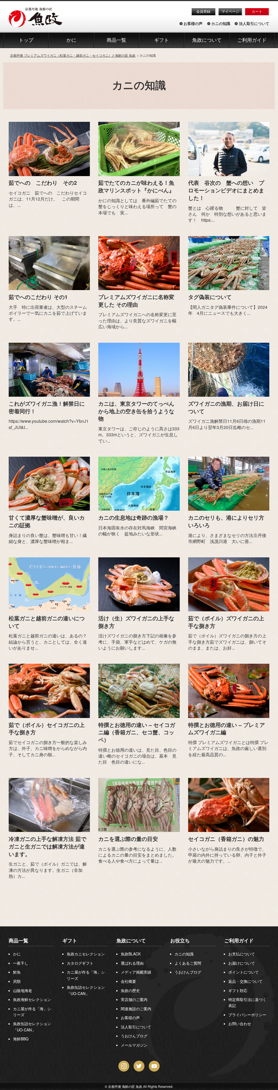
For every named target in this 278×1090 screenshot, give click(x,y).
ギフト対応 (237, 990)
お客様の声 (193, 24)
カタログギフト (80, 963)
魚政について (207, 40)
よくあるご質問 (188, 963)
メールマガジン (134, 1045)
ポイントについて (243, 972)
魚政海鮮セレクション (32, 999)
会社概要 (128, 981)
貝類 (17, 981)
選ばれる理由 (132, 963)
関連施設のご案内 (136, 1008)
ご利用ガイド (252, 40)
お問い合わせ (239, 1023)
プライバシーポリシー (247, 1014)
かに (17, 953)
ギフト (69, 940)
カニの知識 (220, 24)
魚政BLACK (131, 953)
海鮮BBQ (21, 1038)
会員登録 (203, 11)
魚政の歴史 (130, 990)
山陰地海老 (22, 990)
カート (257, 11)
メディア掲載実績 (136, 972)
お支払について (241, 953)
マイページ (230, 11)
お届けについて (241, 963)
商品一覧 (18, 940)
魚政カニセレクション (86, 953)
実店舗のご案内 (134, 999)
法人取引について (254, 24)
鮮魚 (17, 972)
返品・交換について (245, 981)
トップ (26, 40)
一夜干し (20, 963)
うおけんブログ (134, 1035)
